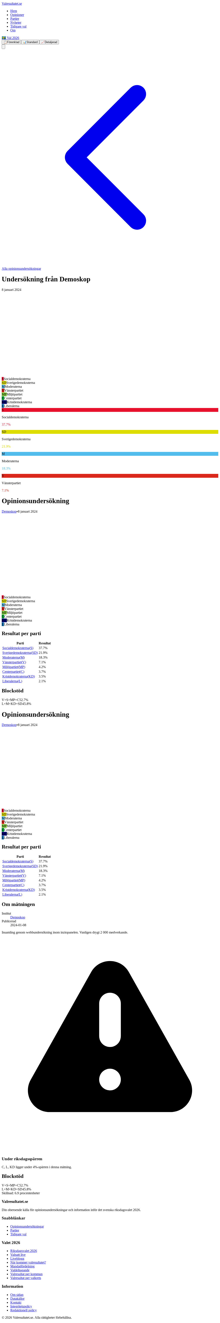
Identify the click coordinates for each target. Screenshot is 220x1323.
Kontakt (15, 1302)
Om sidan (16, 1295)
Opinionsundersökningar (27, 1226)
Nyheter (15, 22)
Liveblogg (17, 1258)
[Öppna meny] (3, 46)
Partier (14, 18)
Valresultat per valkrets (25, 1278)
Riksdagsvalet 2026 (23, 1251)
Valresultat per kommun (26, 1274)
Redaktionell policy (23, 1310)
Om (12, 30)
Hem (13, 11)
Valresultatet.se (12, 3)
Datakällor (17, 1298)
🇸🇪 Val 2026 (10, 38)
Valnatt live (18, 1254)
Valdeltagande (19, 1270)
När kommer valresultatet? (28, 1262)
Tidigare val (18, 26)
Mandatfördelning (22, 1266)
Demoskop (9, 511)
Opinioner (17, 15)
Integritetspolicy (21, 1306)
